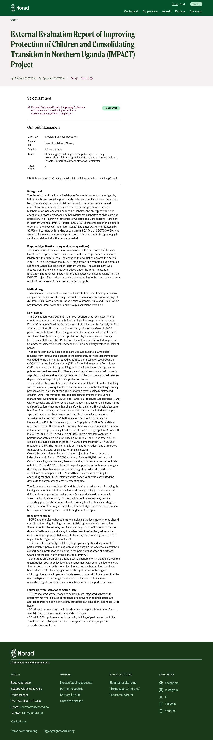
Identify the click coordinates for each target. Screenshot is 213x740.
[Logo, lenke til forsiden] (20, 7)
